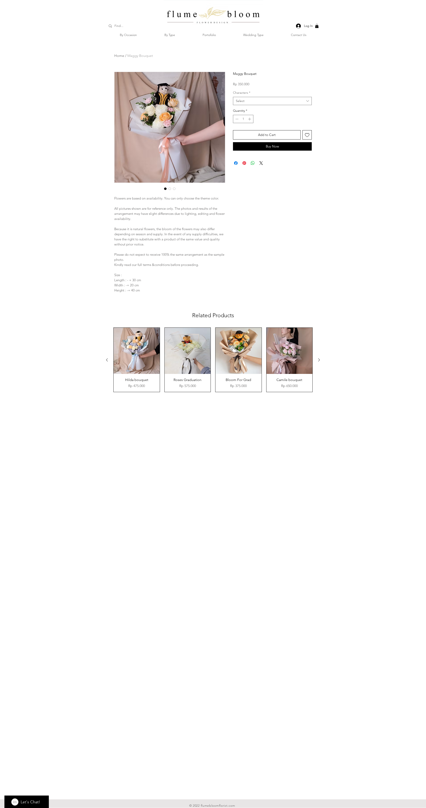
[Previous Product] (107, 360)
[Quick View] (137, 351)
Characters (241, 93)
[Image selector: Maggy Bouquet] (165, 188)
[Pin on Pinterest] (244, 163)
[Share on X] (261, 163)
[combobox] (272, 101)
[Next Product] (319, 360)
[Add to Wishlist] (307, 135)
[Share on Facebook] (236, 163)
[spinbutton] (243, 119)
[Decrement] (236, 119)
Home (119, 56)
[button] (317, 26)
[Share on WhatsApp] (252, 163)
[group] (213, 359)
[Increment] (250, 119)
